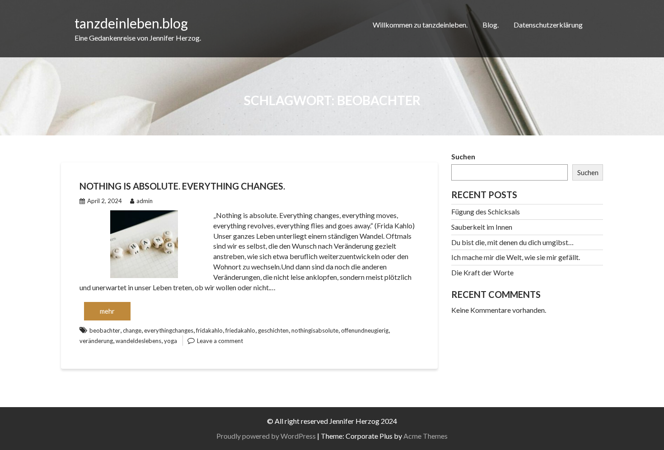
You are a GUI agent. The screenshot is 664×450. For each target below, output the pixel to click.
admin (144, 200)
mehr (107, 311)
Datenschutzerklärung (548, 24)
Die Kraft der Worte (482, 272)
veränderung (96, 340)
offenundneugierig (364, 330)
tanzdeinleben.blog (131, 23)
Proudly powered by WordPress (266, 435)
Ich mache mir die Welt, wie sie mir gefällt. (515, 257)
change (132, 330)
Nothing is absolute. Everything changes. (182, 186)
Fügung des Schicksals (485, 211)
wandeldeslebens (138, 340)
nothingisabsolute (314, 330)
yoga (170, 340)
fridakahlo (209, 330)
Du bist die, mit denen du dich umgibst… (512, 242)
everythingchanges (168, 330)
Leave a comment (220, 340)
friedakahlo (240, 330)
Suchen (463, 156)
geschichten (273, 330)
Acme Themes (425, 435)
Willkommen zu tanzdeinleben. (420, 24)
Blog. (490, 24)
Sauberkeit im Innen (481, 227)
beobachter (104, 330)
